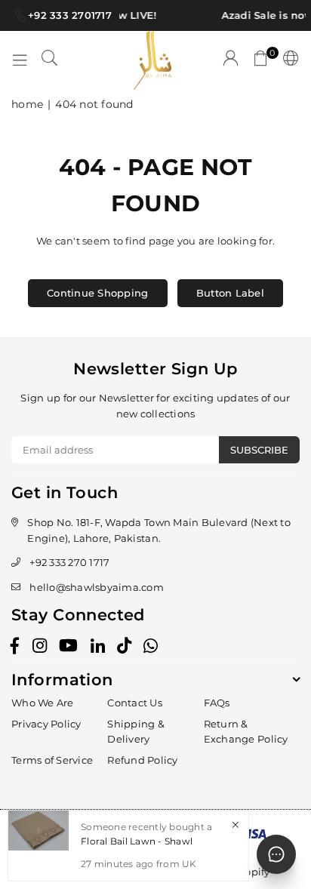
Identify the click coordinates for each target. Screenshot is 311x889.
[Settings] (288, 60)
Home (27, 104)
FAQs (217, 703)
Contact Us (134, 703)
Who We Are (42, 703)
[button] (261, 60)
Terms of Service (52, 760)
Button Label (230, 293)
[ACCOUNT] (231, 60)
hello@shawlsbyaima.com (96, 587)
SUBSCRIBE (259, 450)
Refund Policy (142, 760)
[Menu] (20, 60)
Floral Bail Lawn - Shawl (136, 841)
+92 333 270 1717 (69, 562)
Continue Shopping (97, 293)
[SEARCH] (50, 60)
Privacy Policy (46, 724)
